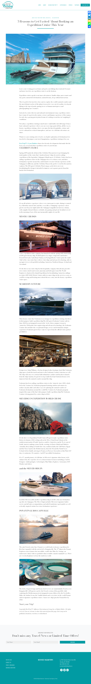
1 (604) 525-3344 (65, 664)
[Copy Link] (89, 23)
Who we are (9, 660)
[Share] (89, 26)
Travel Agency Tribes (53, 678)
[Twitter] (89, 15)
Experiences (63, 5)
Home (39, 5)
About (44, 5)
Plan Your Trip (85, 5)
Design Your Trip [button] (52, 5)
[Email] (89, 20)
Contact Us (8, 662)
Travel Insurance (10, 665)
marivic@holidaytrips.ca (66, 666)
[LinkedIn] (89, 18)
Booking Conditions (10, 668)
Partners (77, 5)
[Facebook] (89, 12)
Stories (70, 5)
